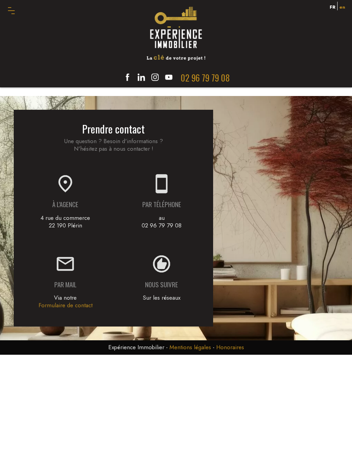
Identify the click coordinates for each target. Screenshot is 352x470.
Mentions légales (190, 347)
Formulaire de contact (65, 305)
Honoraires (230, 347)
